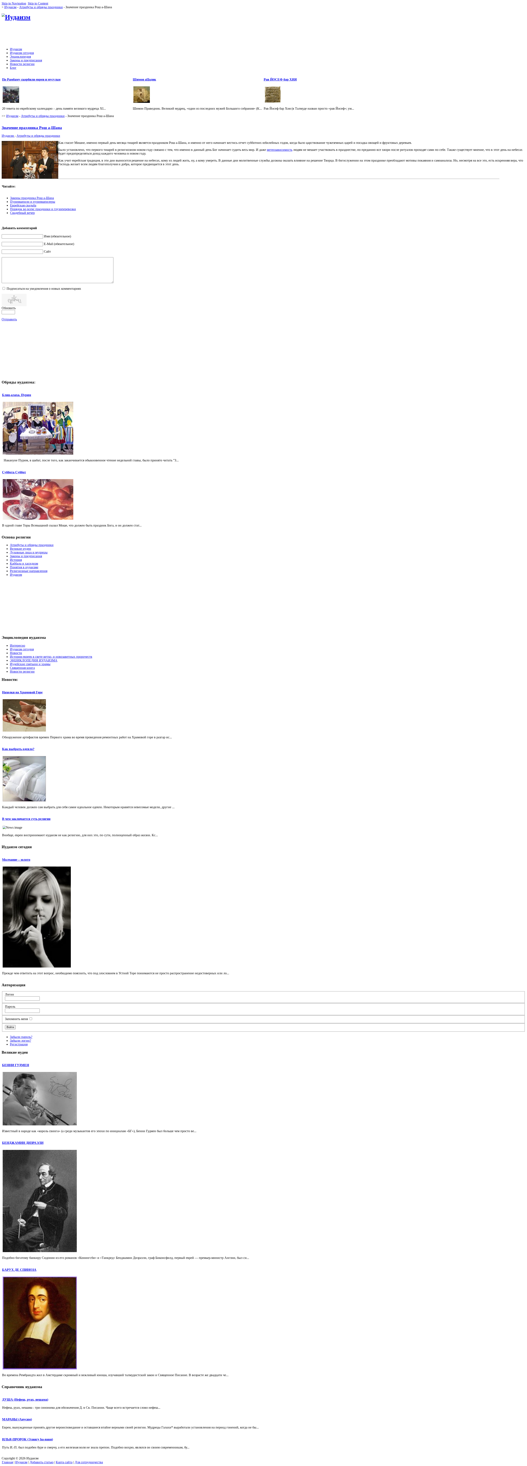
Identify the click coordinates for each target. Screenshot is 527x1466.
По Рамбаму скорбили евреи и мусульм (31, 79)
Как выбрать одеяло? (18, 749)
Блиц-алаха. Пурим (16, 395)
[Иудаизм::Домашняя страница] (16, 17)
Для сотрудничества (89, 1462)
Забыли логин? (20, 1040)
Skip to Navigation (14, 3)
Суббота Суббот (14, 472)
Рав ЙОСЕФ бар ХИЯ (280, 79)
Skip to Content (38, 3)
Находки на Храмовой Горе (22, 692)
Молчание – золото (16, 859)
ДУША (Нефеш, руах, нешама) (25, 1399)
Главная (7, 1462)
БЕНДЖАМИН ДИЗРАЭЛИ (22, 1143)
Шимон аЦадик (144, 79)
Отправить (9, 319)
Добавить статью (42, 1462)
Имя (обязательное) (57, 236)
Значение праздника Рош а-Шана (32, 127)
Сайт (47, 251)
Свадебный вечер (22, 213)
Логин (9, 994)
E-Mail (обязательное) (59, 244)
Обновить (9, 308)
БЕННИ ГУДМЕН (15, 1065)
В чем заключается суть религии (26, 819)
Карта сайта (64, 1462)
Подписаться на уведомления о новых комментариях (44, 288)
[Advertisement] (450, 35)
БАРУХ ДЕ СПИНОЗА (19, 1269)
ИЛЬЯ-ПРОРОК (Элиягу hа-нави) (27, 1439)
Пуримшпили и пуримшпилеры (32, 201)
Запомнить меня (16, 1019)
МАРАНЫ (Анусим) (17, 1419)
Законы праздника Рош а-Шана (32, 198)
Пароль (10, 1006)
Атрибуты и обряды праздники (41, 7)
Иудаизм (10, 7)
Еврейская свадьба (23, 205)
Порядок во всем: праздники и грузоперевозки (43, 209)
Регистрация (19, 1044)
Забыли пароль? (21, 1037)
